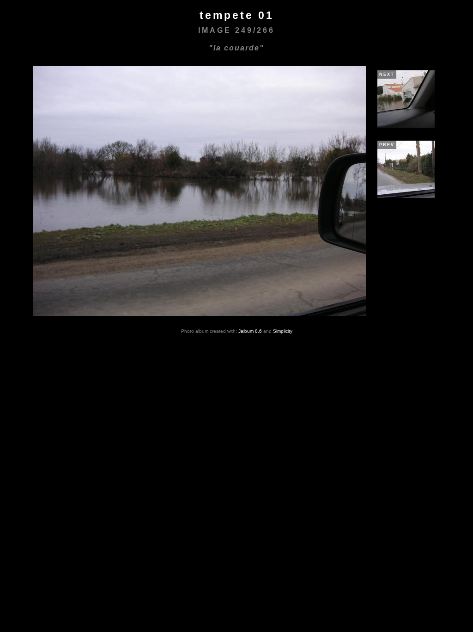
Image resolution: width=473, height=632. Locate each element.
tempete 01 (237, 15)
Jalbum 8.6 (250, 331)
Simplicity (282, 331)
